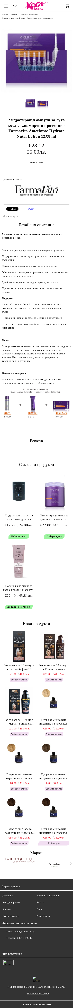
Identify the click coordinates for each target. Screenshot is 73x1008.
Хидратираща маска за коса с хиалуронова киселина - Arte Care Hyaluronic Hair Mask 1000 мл (19, 518)
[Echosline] (54, 864)
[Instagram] (13, 945)
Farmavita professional (29, 15)
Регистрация (43, 916)
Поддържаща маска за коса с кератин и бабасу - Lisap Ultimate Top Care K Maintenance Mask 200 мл (19, 588)
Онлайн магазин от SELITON (36, 1004)
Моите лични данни (38, 993)
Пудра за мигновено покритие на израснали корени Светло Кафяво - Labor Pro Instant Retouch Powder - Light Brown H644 (54, 776)
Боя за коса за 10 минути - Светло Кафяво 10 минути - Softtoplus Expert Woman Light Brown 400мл (19, 667)
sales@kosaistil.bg (24, 931)
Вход (39, 909)
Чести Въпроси (11, 916)
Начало (5, 15)
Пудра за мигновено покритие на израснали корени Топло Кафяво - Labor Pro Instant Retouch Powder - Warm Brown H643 (19, 831)
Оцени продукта (10, 216)
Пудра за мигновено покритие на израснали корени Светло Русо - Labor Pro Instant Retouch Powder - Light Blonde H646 (54, 722)
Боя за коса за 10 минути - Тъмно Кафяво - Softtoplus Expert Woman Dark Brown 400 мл (54, 667)
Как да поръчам (11, 902)
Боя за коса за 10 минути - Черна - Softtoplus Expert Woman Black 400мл (19, 722)
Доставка (8, 895)
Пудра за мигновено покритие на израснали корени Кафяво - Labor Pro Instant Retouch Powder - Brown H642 (53, 831)
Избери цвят (18, 536)
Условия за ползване (47, 895)
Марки (14, 15)
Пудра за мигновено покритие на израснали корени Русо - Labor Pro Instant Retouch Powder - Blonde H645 (19, 776)
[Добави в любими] (64, 178)
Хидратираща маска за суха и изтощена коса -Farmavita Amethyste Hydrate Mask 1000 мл (54, 518)
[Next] (70, 864)
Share (13, 209)
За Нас (40, 902)
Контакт (7, 909)
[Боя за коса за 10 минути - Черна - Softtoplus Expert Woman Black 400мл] (19, 701)
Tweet (31, 209)
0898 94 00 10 (24, 938)
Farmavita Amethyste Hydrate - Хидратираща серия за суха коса (27, 18)
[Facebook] (6, 945)
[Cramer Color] (18, 864)
